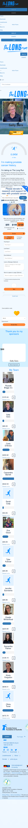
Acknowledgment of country (17, 766)
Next (14, 289)
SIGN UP (13, 9)
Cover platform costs (7, 308)
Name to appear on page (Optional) (12, 272)
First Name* (7, 242)
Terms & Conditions (16, 773)
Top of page (20, 736)
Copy (23, 198)
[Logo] (13, 4)
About (16, 755)
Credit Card (15, 296)
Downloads (13, 752)
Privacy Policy (7, 773)
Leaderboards (6, 755)
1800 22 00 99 (8, 745)
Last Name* (7, 248)
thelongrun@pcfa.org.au (11, 743)
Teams (4, 752)
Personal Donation (9, 237)
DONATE (13, 13)
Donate (14, 233)
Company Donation (19, 237)
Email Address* (7, 255)
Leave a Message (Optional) (11, 262)
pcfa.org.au (13, 759)
